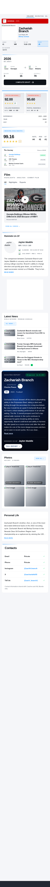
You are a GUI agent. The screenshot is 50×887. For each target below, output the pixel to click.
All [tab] (5, 182)
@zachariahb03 (30, 574)
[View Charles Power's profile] (20, 386)
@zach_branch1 (31, 580)
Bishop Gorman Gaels (16, 163)
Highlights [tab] (13, 182)
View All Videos (12, 226)
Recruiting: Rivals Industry (13, 131)
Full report (13, 446)
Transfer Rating (34, 95)
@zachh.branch (30, 568)
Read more (8, 433)
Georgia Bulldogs (14, 154)
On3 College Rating (12, 95)
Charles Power (10, 387)
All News (10, 323)
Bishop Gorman (24, 36)
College (30, 16)
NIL (46, 16)
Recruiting (39, 16)
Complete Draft (23, 82)
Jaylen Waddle (26, 441)
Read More (9, 272)
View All (40, 458)
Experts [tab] (23, 182)
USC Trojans (13, 159)
